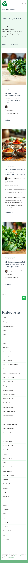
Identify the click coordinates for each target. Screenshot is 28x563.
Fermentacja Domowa (9, 394)
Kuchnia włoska (7, 437)
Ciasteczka (6, 347)
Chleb (4, 339)
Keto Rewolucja (7, 403)
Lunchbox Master (7, 441)
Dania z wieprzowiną (8, 377)
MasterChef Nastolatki (9, 445)
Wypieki (5, 522)
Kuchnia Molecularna (8, 420)
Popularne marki (7, 467)
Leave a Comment (12, 113)
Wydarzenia (6, 518)
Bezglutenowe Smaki (8, 326)
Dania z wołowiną (8, 381)
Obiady (5, 454)
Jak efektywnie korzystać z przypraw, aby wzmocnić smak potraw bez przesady (15, 172)
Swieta (5, 505)
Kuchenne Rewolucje (8, 407)
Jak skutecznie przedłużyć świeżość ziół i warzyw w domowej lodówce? (15, 264)
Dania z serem (7, 368)
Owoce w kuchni (7, 458)
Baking (5, 322)
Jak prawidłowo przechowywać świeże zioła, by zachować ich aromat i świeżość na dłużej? (13, 97)
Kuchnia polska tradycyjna (10, 424)
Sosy (4, 492)
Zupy (4, 535)
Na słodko (6, 449)
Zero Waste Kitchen (8, 530)
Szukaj (4, 294)
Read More (8, 120)
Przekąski (5, 479)
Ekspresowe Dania (8, 390)
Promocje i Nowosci (8, 475)
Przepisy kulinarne (8, 484)
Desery (5, 386)
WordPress (11, 558)
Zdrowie (5, 526)
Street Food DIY (7, 501)
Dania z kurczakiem (8, 360)
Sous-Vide (6, 496)
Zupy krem (6, 539)
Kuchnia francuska (8, 415)
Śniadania (5, 488)
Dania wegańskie (7, 356)
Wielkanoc (6, 513)
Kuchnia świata (7, 432)
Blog (4, 334)
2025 (4, 317)
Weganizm (6, 509)
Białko (5, 330)
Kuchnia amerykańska (9, 411)
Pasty (4, 462)
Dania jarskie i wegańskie (9, 351)
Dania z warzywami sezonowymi (11, 373)
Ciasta (5, 343)
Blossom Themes (19, 556)
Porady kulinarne (10, 89)
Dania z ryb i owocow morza (10, 364)
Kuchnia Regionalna (8, 428)
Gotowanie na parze (8, 398)
